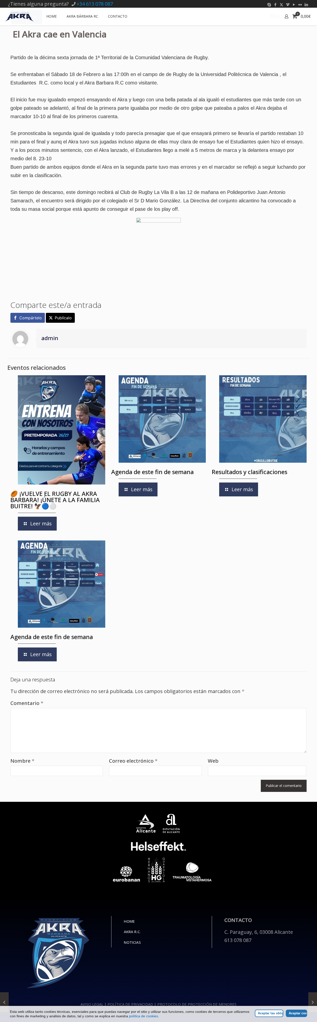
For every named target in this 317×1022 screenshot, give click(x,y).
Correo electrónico (133, 760)
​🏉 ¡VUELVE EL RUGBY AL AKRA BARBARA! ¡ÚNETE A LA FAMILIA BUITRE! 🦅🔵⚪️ (55, 499)
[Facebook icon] (275, 4)
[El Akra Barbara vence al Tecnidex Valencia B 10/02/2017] (4, 1002)
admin (49, 338)
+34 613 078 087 (95, 3)
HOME (129, 921)
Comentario (26, 703)
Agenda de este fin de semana (152, 472)
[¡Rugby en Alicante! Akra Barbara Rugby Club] (19, 16)
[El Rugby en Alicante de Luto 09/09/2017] (312, 1002)
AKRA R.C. (132, 931)
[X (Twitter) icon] (281, 4)
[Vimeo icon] (288, 4)
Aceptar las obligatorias (270, 1013)
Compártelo (30, 317)
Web (213, 760)
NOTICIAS (132, 942)
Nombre (22, 760)
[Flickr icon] (300, 4)
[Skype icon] (269, 4)
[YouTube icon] (294, 4)
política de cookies (143, 1016)
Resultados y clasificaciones (249, 472)
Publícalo (63, 317)
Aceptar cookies (298, 1013)
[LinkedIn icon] (306, 4)
